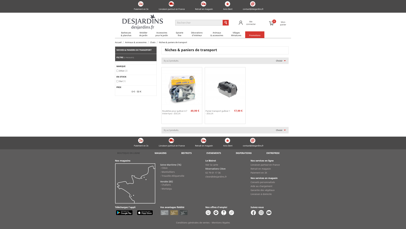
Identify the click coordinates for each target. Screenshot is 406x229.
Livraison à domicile (261, 194)
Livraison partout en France (172, 9)
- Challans (165, 184)
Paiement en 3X (259, 172)
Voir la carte (211, 164)
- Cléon (164, 167)
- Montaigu (166, 188)
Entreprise (273, 153)
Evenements (213, 153)
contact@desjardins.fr (253, 9)
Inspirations (244, 153)
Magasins (161, 153)
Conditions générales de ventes (193, 222)
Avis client (227, 9)
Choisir (281, 60)
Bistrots (186, 153)
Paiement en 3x (141, 9)
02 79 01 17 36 (213, 172)
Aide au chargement (261, 186)
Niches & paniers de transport (134, 49)
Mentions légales (221, 222)
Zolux (123, 70)
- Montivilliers (167, 171)
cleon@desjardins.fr (216, 176)
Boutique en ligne (128, 153)
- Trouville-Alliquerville (172, 175)
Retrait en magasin (204, 9)
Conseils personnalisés (263, 182)
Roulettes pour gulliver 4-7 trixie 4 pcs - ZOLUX (174, 112)
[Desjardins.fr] (142, 16)
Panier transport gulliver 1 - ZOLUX (218, 112)
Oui (122, 81)
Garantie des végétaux (263, 190)
